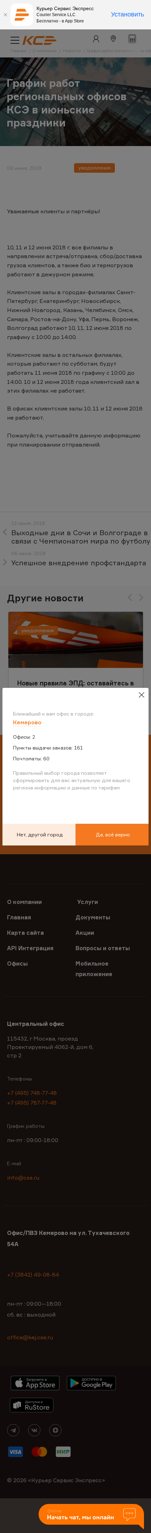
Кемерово (27, 722)
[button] (91, 1517)
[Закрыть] (5, 15)
